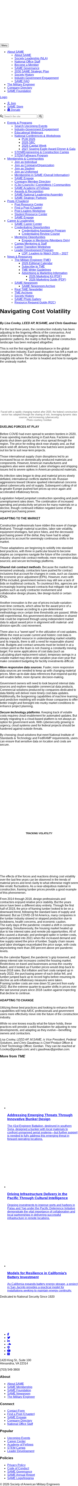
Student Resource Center (31, 214)
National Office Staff (27, 61)
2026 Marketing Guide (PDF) (47, 279)
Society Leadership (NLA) (31, 58)
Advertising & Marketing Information (44, 273)
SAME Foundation (19, 91)
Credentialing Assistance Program (44, 230)
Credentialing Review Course (41, 233)
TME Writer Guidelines (36, 269)
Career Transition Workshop (33, 246)
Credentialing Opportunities (32, 227)
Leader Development (20, 1451)
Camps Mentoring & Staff (31, 243)
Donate (15, 109)
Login (3, 97)
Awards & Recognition (29, 191)
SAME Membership (19, 1387)
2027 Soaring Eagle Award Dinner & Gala (48, 148)
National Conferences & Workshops (38, 135)
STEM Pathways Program (31, 155)
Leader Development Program (34, 250)
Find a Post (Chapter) (28, 207)
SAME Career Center (28, 224)
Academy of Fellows (20, 1444)
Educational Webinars (29, 132)
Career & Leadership (20, 220)
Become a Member (27, 64)
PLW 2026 (28, 139)
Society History (24, 74)
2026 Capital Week (34, 145)
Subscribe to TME (33, 266)
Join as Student (24, 168)
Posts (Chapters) (18, 201)
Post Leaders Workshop (30, 210)
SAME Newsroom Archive (38, 286)
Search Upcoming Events (31, 126)
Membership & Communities (25, 158)
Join (13, 103)
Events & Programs (19, 122)
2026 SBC (28, 142)
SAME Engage (24, 178)
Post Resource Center (29, 204)
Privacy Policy (16, 1465)
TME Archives (23, 292)
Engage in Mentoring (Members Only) (46, 240)
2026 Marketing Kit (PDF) (45, 276)
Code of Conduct (18, 1468)
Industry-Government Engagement (37, 77)
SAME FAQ (22, 81)
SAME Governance (27, 68)
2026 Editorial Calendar (37, 263)
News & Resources (19, 256)
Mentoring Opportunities (30, 237)
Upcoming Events (18, 1438)
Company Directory (19, 87)
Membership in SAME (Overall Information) (42, 175)
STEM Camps (16, 1447)
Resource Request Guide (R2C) (35, 302)
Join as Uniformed (26, 171)
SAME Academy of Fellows (32, 188)
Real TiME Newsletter (29, 289)
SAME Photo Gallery (28, 299)
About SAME (15, 51)
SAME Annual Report (21, 1474)
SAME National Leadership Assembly (39, 194)
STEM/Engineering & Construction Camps (42, 152)
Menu (4, 45)
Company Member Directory (33, 181)
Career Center (16, 1441)
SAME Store (15, 106)
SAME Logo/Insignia (20, 1478)
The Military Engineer (21, 84)
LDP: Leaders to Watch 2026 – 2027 (45, 253)
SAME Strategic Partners (31, 197)
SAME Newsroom (26, 282)
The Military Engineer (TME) (33, 259)
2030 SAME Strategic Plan (32, 71)
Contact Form (16, 1410)
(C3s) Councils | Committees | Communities (43, 184)
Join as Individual (26, 161)
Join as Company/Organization (34, 165)
